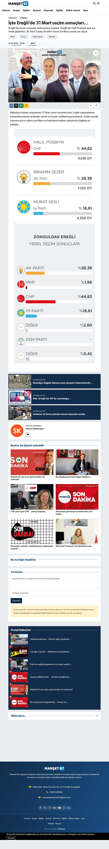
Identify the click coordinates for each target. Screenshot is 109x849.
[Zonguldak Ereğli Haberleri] (18, 4)
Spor (85, 10)
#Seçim (23, 37)
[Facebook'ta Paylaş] (11, 105)
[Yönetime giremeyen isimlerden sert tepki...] (77, 497)
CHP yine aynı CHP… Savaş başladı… (29, 511)
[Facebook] (40, 808)
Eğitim (26, 10)
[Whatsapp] (64, 808)
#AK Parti (52, 37)
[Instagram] (50, 808)
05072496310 (56, 792)
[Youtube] (59, 808)
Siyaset (37, 10)
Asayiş (16, 10)
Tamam (11, 838)
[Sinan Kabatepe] (17, 431)
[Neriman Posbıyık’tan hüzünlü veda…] (77, 531)
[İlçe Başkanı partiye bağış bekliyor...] (77, 462)
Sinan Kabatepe (35, 429)
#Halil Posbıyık (38, 37)
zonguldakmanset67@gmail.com (56, 797)
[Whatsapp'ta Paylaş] (21, 105)
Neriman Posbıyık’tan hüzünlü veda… (74, 546)
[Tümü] (97, 716)
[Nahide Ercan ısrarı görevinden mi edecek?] (32, 462)
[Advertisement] (54, 740)
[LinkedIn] (54, 808)
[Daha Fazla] (26, 105)
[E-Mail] (28, 435)
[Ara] (94, 3)
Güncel (6, 10)
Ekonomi (48, 10)
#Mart (12, 37)
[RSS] (69, 808)
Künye (58, 824)
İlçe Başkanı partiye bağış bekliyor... (74, 477)
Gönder (16, 601)
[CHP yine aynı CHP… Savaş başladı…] (32, 497)
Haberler (12, 18)
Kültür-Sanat (73, 10)
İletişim (51, 824)
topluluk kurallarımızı (35, 610)
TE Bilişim (61, 829)
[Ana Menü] (98, 3)
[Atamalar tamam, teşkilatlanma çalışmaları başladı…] (32, 531)
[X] (45, 808)
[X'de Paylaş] (16, 105)
